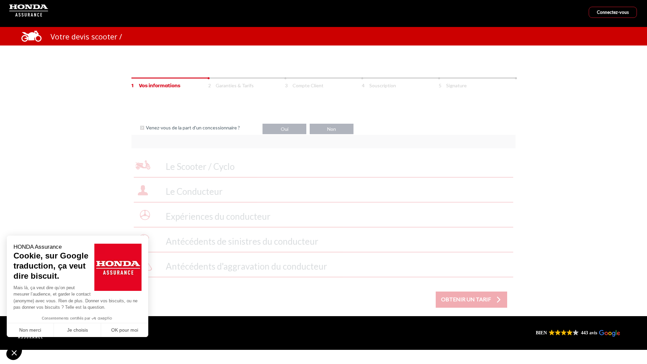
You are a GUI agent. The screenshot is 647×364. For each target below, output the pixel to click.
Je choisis (77, 330)
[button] (14, 352)
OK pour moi (124, 330)
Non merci (30, 330)
